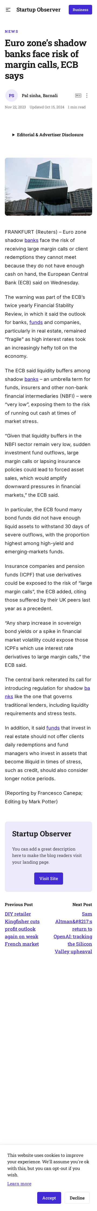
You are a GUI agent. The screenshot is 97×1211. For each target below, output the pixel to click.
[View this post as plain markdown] (78, 95)
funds (36, 322)
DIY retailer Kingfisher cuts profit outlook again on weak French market (22, 929)
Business (80, 9)
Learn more (19, 1183)
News (11, 31)
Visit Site (48, 878)
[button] (8, 10)
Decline (77, 1198)
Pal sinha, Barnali (40, 95)
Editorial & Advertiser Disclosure (50, 134)
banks (32, 240)
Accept (49, 1198)
